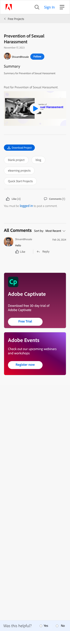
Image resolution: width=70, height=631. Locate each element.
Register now (25, 364)
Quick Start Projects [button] (20, 181)
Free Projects (16, 19)
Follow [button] (37, 56)
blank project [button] (16, 160)
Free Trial (25, 321)
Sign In (49, 7)
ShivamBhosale (20, 57)
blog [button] (38, 160)
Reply (45, 251)
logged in (26, 205)
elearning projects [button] (19, 170)
